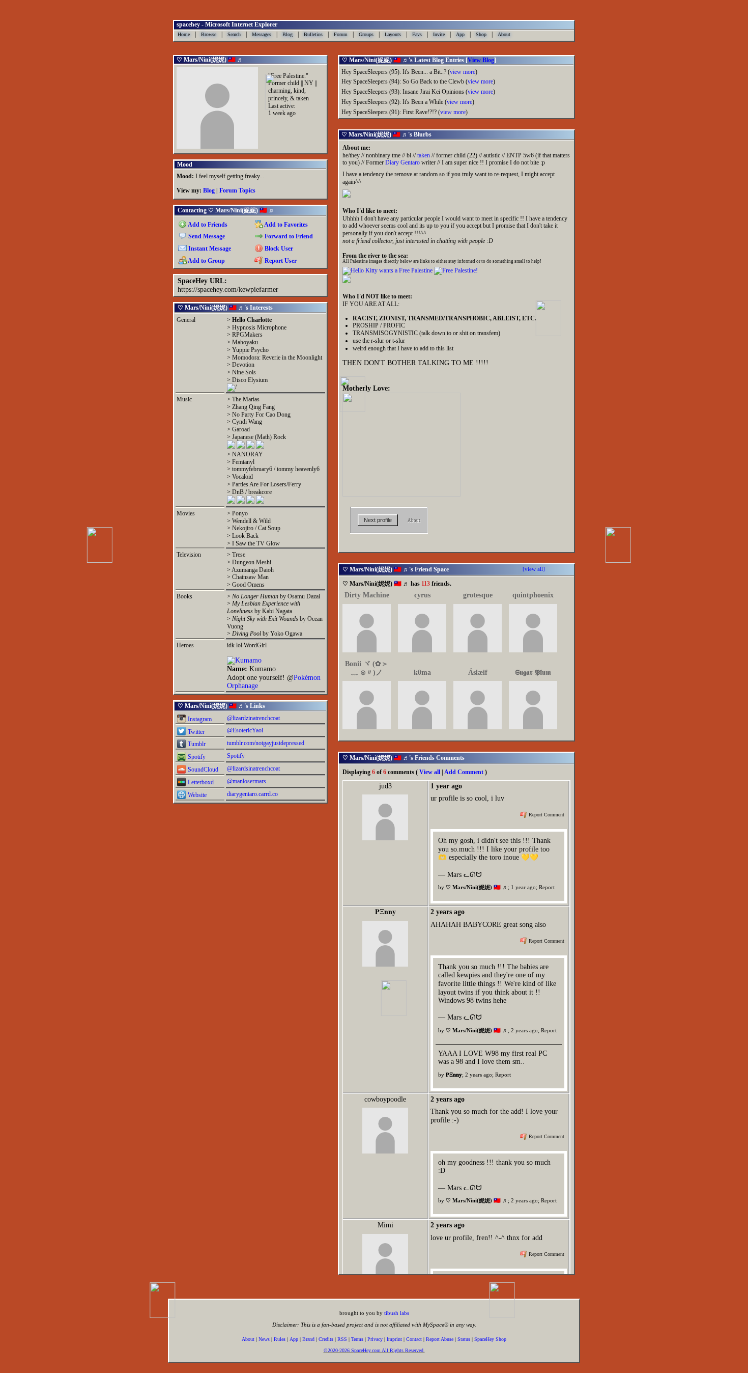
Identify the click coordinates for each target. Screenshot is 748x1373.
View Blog (481, 60)
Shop (481, 34)
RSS (342, 1339)
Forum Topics (237, 190)
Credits (326, 1339)
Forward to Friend (288, 236)
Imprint (394, 1339)
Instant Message (209, 248)
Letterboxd (200, 782)
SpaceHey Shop (490, 1339)
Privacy (375, 1339)
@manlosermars (246, 781)
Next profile (378, 520)
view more (462, 71)
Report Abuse (439, 1339)
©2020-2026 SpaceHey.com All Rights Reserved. (374, 1350)
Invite (439, 34)
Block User (278, 248)
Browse (208, 34)
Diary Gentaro (402, 162)
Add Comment (463, 772)
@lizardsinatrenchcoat (253, 768)
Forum (341, 34)
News (264, 1339)
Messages (261, 34)
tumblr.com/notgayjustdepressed (265, 743)
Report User (280, 260)
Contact (414, 1339)
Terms (357, 1339)
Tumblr (196, 744)
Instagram (199, 719)
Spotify (196, 756)
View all (429, 772)
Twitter (195, 731)
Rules (279, 1339)
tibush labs (396, 1313)
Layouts (393, 34)
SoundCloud (202, 769)
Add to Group (206, 260)
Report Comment (545, 814)
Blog (287, 34)
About (504, 34)
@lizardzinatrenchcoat (253, 718)
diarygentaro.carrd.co (252, 794)
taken (423, 155)
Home (184, 34)
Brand (308, 1339)
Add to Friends (207, 224)
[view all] (534, 569)
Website (196, 795)
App (460, 34)
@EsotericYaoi (245, 730)
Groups (366, 34)
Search (234, 34)
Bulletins (313, 34)
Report (547, 887)
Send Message (206, 236)
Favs (417, 34)
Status (463, 1339)
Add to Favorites (285, 224)
